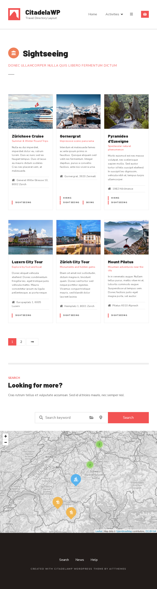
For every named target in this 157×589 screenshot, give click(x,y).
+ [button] (5, 436)
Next (32, 342)
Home (92, 14)
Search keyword (41, 417)
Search (128, 417)
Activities (112, 14)
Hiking (67, 198)
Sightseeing (23, 202)
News (79, 560)
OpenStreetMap (124, 531)
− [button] (5, 442)
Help (94, 560)
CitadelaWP (42, 12)
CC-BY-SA (151, 531)
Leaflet (98, 531)
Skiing (90, 202)
